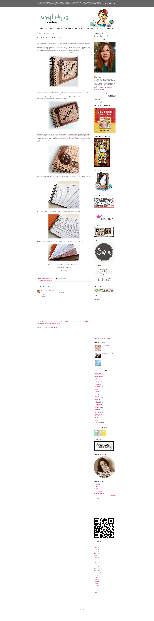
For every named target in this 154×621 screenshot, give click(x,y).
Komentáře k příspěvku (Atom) (53, 323)
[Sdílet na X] (61, 278)
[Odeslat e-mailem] (58, 278)
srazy (96, 410)
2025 (96, 546)
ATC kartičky (97, 379)
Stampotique (98, 412)
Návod (96, 399)
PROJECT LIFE (79, 28)
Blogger (83, 609)
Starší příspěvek (86, 321)
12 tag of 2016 (98, 373)
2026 (96, 544)
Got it (115, 3)
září (96, 577)
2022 (96, 551)
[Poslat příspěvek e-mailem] (56, 278)
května (96, 585)
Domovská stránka (64, 321)
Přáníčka (97, 406)
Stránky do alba (98, 414)
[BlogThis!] (60, 278)
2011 (96, 595)
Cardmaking (97, 381)
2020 (96, 555)
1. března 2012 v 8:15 (49, 290)
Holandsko (97, 389)
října (96, 575)
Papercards (97, 402)
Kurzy (96, 394)
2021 (96, 553)
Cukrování (97, 384)
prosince (97, 572)
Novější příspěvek (41, 321)
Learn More (108, 3)
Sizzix (96, 409)
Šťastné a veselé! (105, 361)
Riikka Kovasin (99, 488)
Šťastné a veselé (105, 345)
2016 (96, 562)
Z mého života (98, 422)
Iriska (96, 75)
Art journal (97, 378)
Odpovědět (43, 296)
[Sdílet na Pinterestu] (65, 278)
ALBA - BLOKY (99, 28)
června (96, 583)
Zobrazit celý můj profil (99, 89)
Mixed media (98, 397)
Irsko (96, 392)
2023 (96, 549)
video (96, 419)
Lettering (97, 396)
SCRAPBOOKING (69, 28)
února (96, 590)
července (97, 581)
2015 (96, 564)
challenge (97, 391)
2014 (96, 566)
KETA (97, 486)
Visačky (96, 420)
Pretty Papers (99, 491)
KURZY (41, 28)
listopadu (97, 573)
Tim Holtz (98, 484)
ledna (96, 592)
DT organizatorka (99, 388)
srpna (96, 579)
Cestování (97, 383)
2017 (96, 561)
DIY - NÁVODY (49, 28)
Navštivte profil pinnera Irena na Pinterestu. (103, 338)
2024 (96, 547)
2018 (96, 559)
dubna (96, 587)
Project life (97, 404)
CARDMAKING (59, 28)
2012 (96, 570)
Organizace (97, 401)
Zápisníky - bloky (50, 280)
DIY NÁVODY (98, 386)
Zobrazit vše (113, 495)
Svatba (96, 415)
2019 (96, 557)
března (96, 589)
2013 (96, 568)
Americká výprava (99, 376)
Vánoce (96, 417)
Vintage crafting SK (100, 493)
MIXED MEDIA (89, 28)
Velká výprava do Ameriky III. (108, 353)
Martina (42, 290)
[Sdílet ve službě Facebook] (63, 278)
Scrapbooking (98, 407)
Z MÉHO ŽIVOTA (110, 28)
